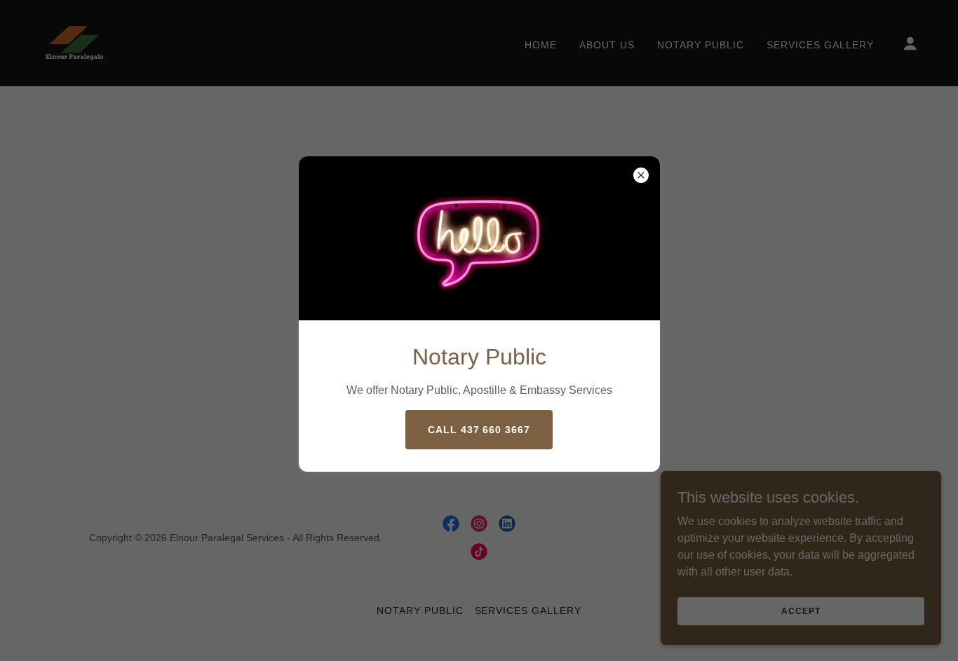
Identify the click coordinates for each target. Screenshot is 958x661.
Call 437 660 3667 (479, 429)
